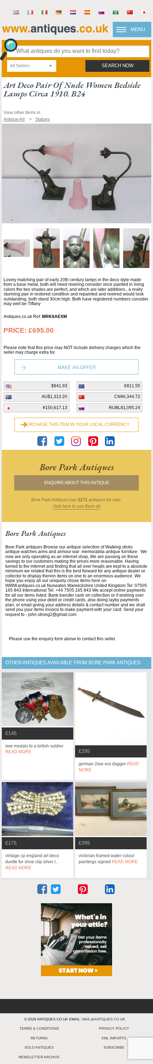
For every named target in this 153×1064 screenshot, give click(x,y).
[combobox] (31, 66)
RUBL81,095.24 (124, 407)
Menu (138, 29)
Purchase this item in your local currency (76, 424)
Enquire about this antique (76, 482)
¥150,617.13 (55, 407)
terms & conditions (39, 1028)
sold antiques (39, 1047)
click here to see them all (76, 506)
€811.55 (132, 385)
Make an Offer (77, 367)
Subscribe (114, 1047)
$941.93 (59, 385)
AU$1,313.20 (54, 396)
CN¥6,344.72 (127, 396)
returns (39, 1038)
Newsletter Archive (39, 1057)
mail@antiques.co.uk (103, 1019)
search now (117, 65)
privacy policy (114, 1028)
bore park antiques (76, 467)
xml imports (113, 1038)
